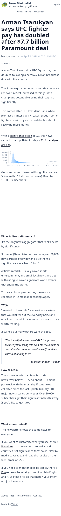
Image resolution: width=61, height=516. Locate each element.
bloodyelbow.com (10, 56)
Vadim (14, 504)
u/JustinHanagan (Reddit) (45, 361)
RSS (12, 495)
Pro (3, 472)
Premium (7, 446)
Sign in (57, 4)
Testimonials (24, 495)
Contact (37, 495)
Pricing (28, 11)
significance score (21, 136)
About (19, 11)
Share (4, 63)
